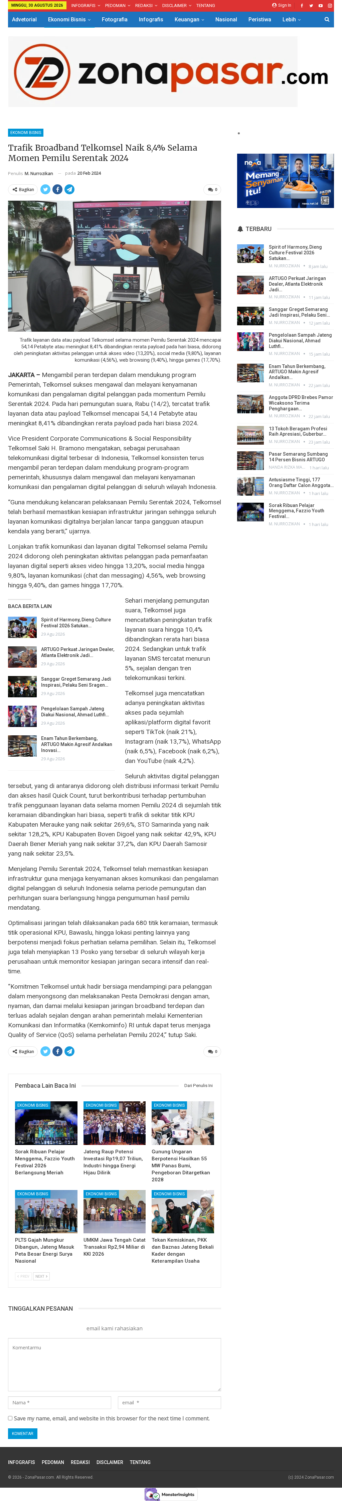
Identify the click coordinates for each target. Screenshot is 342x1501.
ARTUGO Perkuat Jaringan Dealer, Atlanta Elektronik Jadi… (297, 284)
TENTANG (205, 5)
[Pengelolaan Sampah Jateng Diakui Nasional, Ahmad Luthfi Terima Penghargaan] (22, 716)
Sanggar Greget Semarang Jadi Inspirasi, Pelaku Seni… (299, 312)
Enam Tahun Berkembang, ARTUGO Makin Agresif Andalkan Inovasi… (76, 744)
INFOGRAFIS (83, 5)
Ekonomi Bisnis (67, 19)
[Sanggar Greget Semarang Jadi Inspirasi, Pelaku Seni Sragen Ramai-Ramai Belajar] (22, 686)
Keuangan (187, 19)
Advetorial (24, 19)
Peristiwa (259, 19)
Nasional (226, 19)
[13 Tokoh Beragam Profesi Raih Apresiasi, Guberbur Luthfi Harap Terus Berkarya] (250, 435)
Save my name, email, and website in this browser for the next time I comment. (112, 1418)
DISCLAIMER (174, 5)
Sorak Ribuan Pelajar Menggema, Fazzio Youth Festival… (296, 511)
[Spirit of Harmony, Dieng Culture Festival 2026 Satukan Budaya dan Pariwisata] (22, 627)
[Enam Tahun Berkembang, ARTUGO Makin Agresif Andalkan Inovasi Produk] (22, 746)
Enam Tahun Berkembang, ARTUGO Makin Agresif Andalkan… (297, 372)
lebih (289, 19)
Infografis (151, 19)
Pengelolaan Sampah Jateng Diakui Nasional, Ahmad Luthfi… (300, 340)
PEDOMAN (115, 5)
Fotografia (115, 19)
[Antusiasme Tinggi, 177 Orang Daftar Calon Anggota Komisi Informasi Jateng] (250, 486)
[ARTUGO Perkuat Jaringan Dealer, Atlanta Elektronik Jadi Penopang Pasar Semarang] (22, 657)
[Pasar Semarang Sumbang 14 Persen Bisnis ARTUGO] (250, 460)
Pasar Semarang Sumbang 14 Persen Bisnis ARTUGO (298, 456)
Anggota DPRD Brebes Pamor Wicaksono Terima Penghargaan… (301, 403)
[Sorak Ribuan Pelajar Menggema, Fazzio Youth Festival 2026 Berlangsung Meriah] (46, 1123)
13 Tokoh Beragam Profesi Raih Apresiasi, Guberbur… (298, 431)
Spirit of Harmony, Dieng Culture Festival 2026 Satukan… (295, 252)
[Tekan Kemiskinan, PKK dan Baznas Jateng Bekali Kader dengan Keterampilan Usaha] (183, 1212)
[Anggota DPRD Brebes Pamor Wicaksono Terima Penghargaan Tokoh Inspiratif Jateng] (250, 404)
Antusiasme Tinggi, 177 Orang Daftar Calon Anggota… (301, 482)
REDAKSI (144, 5)
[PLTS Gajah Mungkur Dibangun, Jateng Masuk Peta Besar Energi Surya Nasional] (46, 1212)
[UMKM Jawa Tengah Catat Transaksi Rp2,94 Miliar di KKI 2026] (114, 1212)
